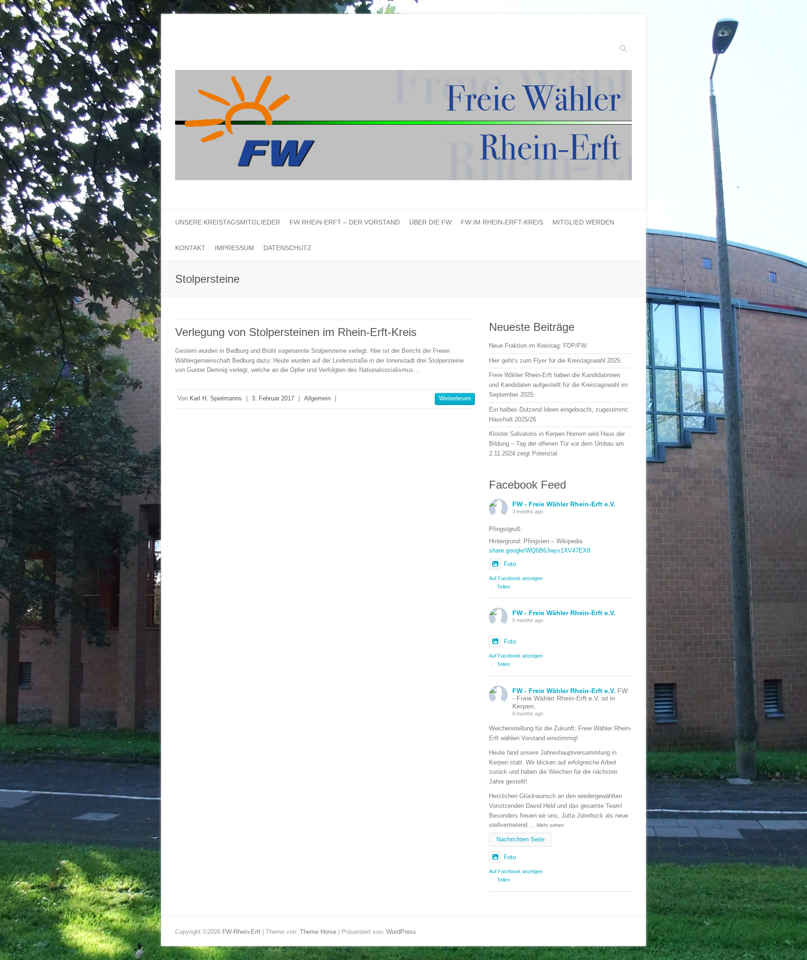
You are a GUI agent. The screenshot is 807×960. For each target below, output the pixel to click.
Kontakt (190, 248)
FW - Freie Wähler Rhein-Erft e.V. (564, 504)
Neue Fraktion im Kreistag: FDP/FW (538, 345)
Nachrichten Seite (520, 839)
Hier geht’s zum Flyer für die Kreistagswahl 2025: (555, 360)
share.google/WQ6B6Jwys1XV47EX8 (539, 550)
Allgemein (317, 398)
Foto (510, 564)
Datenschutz (287, 248)
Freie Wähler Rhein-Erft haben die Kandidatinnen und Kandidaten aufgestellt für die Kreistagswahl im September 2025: (558, 384)
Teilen (503, 586)
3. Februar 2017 (273, 398)
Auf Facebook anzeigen (516, 578)
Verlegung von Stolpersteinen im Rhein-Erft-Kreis (296, 332)
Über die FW (430, 222)
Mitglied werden (583, 222)
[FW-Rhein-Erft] (403, 127)
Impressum (234, 248)
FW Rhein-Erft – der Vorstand (345, 222)
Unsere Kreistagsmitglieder (227, 222)
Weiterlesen (455, 398)
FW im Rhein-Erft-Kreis (502, 222)
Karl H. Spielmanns (216, 398)
